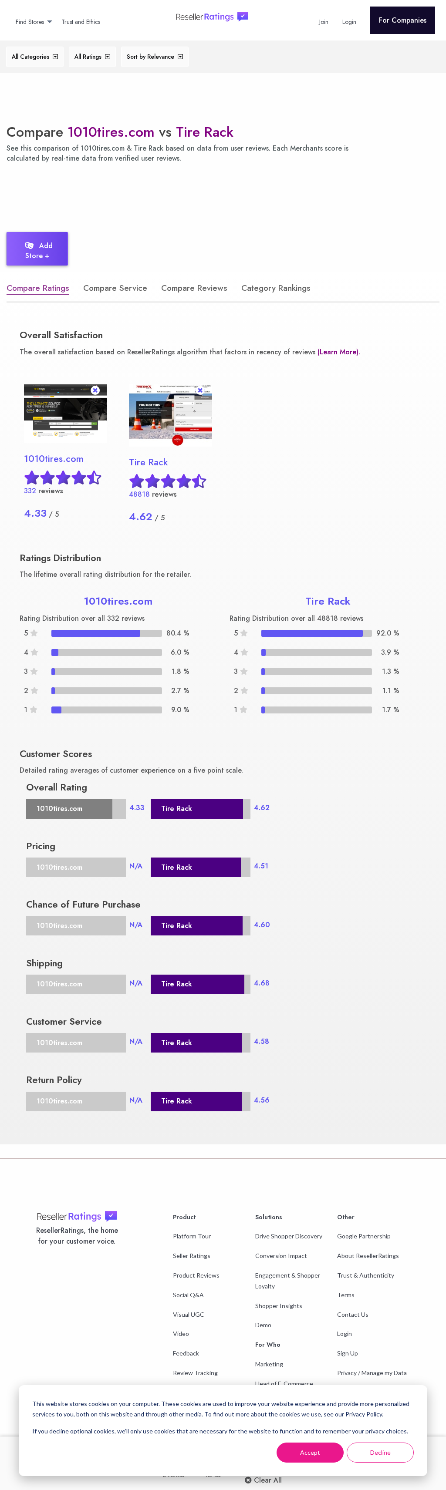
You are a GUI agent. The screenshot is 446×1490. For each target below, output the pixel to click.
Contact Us (352, 1314)
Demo (263, 1325)
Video (181, 1333)
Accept (310, 1452)
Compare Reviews (194, 288)
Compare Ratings (38, 288)
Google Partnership (364, 1236)
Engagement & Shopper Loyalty (287, 1280)
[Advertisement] (158, 195)
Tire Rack (204, 132)
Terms (346, 1294)
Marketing (269, 1364)
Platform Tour (192, 1236)
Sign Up (347, 1353)
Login (344, 1333)
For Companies (402, 20)
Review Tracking (195, 1372)
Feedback (186, 1353)
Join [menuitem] (323, 21)
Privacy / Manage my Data (372, 1372)
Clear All (267, 1480)
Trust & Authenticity (365, 1275)
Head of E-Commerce (284, 1383)
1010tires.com (111, 132)
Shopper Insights (278, 1305)
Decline (380, 1452)
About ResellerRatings (368, 1255)
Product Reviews (196, 1275)
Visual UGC (188, 1314)
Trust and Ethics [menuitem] (80, 21)
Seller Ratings (191, 1255)
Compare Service (115, 288)
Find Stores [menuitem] (30, 21)
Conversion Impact (281, 1255)
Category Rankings (276, 288)
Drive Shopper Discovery (288, 1236)
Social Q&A (188, 1294)
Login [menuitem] (349, 21)
